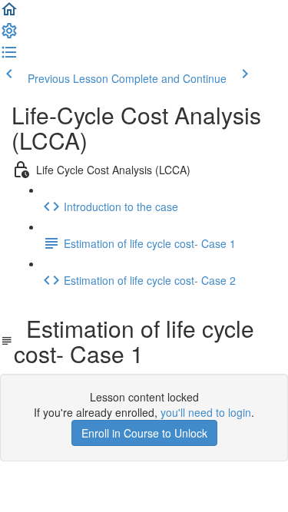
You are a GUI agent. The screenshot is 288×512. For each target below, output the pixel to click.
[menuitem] (9, 35)
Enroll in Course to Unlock (144, 433)
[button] (9, 13)
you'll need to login (206, 412)
